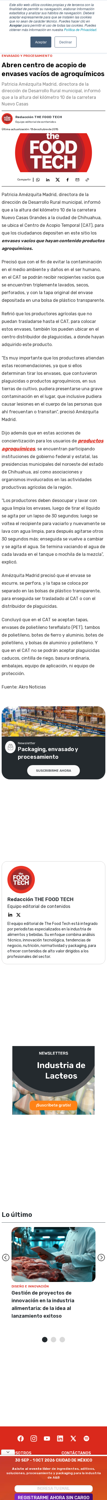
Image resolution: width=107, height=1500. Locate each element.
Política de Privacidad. (80, 29)
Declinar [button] (65, 42)
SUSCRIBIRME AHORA (53, 771)
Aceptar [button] (41, 42)
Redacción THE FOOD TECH (38, 117)
